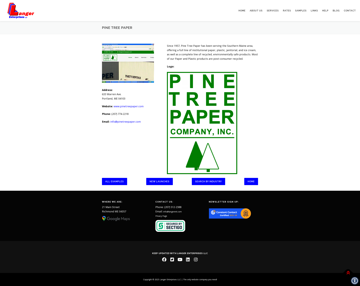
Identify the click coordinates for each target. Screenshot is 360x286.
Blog (336, 10)
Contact (350, 10)
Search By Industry (208, 181)
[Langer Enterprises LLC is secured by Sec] (170, 225)
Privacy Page (161, 216)
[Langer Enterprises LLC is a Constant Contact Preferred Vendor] (230, 213)
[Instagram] (196, 259)
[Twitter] (172, 259)
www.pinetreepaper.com (129, 106)
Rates (287, 10)
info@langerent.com (172, 211)
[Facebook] (164, 259)
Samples (301, 10)
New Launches (159, 181)
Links (314, 10)
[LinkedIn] (188, 259)
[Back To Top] (348, 273)
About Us (256, 10)
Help (325, 10)
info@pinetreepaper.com (125, 121)
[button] (355, 281)
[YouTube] (180, 259)
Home (242, 10)
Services (273, 10)
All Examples (114, 181)
